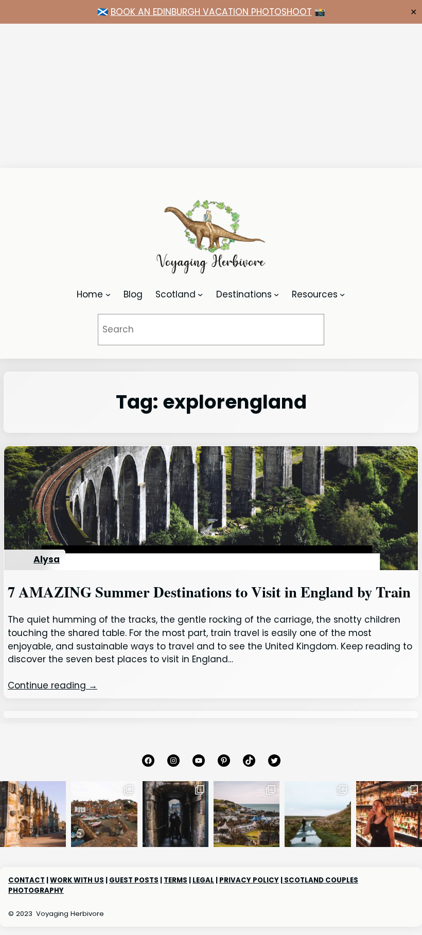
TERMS (175, 880)
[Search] (303, 329)
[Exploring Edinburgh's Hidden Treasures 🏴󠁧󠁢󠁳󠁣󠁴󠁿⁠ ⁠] (175, 814)
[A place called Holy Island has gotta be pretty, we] (317, 814)
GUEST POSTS (134, 880)
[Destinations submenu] (276, 294)
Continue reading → (52, 685)
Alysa (46, 559)
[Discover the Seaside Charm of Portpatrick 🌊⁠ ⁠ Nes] (246, 814)
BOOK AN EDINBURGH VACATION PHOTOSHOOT (211, 12)
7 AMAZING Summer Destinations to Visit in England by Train (209, 592)
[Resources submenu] (342, 294)
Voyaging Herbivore (70, 914)
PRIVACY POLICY (249, 880)
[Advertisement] (211, 96)
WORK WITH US (77, 880)
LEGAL (203, 880)
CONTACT (26, 880)
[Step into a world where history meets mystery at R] (33, 814)
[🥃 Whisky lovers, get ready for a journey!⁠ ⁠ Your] (389, 814)
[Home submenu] (108, 294)
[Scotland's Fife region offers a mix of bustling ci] (104, 814)
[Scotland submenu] (200, 294)
